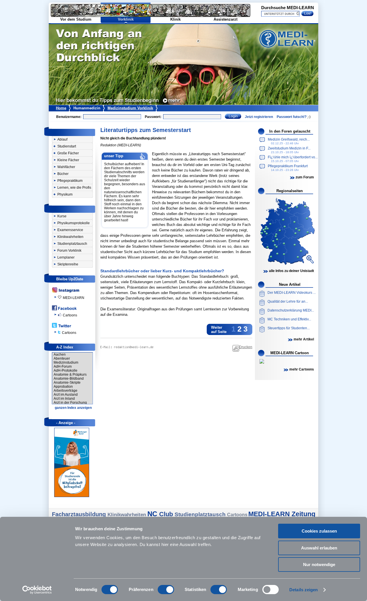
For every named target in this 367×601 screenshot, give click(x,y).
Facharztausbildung (80, 514)
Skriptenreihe (67, 264)
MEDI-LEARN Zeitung (281, 514)
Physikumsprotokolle (73, 223)
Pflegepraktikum (70, 181)
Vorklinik (126, 19)
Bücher (63, 174)
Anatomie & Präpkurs (70, 375)
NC (153, 514)
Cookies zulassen (319, 531)
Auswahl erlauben (319, 547)
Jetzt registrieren (259, 117)
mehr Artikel (304, 339)
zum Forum (305, 177)
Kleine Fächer (68, 160)
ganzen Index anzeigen (73, 408)
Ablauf (62, 139)
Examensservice (70, 230)
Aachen (60, 354)
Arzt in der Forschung (70, 403)
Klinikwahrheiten (70, 237)
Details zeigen (303, 589)
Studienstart (66, 146)
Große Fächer (68, 153)
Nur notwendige (319, 564)
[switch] (166, 589)
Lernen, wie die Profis (74, 188)
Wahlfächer (66, 167)
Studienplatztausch (72, 244)
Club (167, 514)
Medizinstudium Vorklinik (130, 108)
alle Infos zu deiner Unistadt (291, 271)
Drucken (245, 347)
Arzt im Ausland (66, 395)
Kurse (62, 216)
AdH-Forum (63, 366)
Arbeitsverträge (65, 391)
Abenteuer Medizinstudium (66, 360)
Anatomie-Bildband (69, 379)
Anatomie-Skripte (67, 383)
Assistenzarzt (225, 19)
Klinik (175, 19)
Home (61, 108)
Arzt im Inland (64, 399)
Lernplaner (66, 257)
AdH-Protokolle (65, 371)
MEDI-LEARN (73, 298)
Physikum (65, 194)
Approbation (63, 387)
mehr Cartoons (301, 369)
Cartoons (70, 315)
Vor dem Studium (75, 19)
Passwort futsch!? (292, 117)
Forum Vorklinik (69, 251)
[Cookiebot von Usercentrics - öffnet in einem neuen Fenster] (37, 590)
